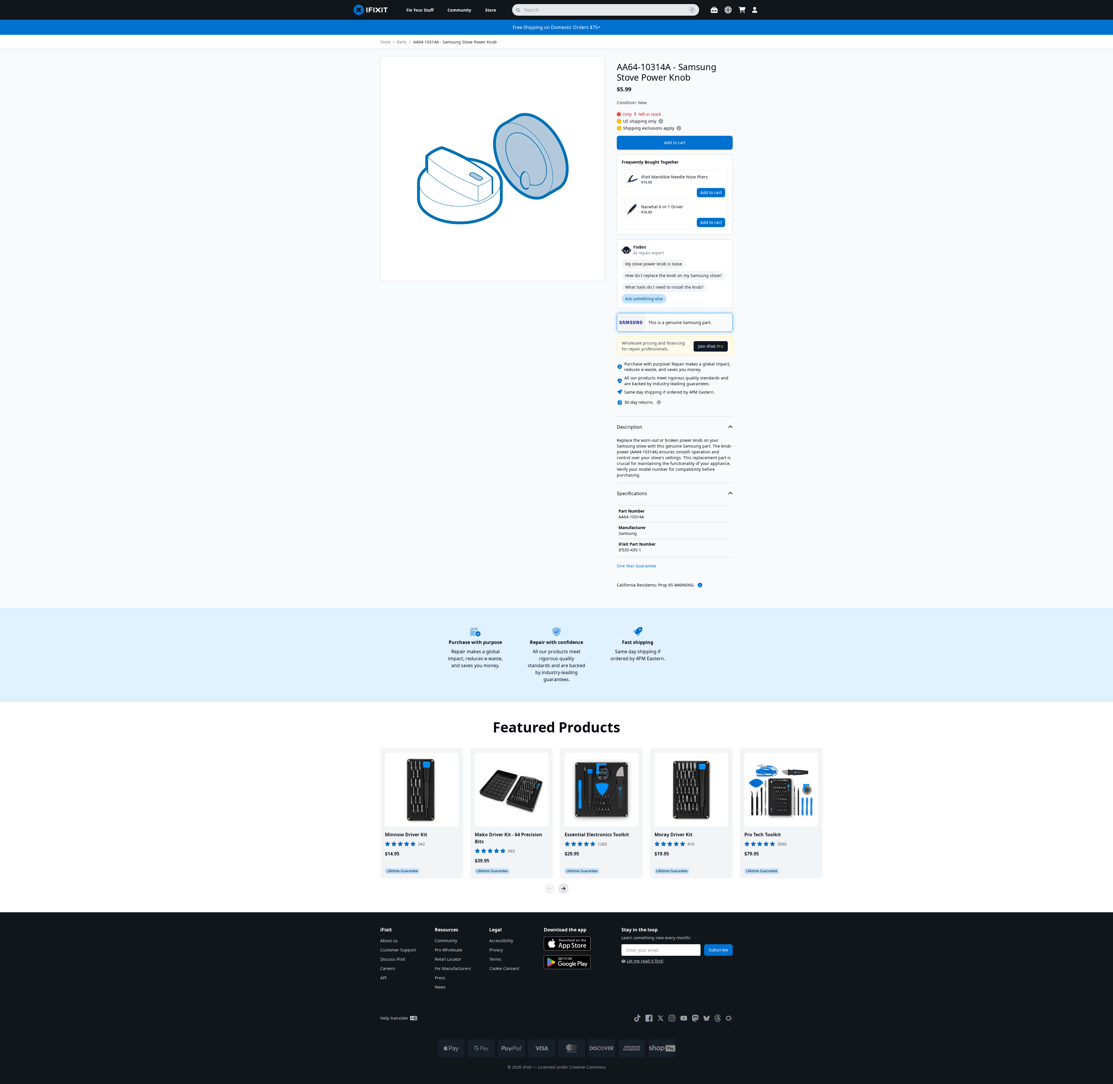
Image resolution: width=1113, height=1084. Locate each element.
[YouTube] (683, 1018)
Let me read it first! (645, 961)
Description (629, 427)
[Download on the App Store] (567, 944)
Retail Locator (448, 959)
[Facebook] (648, 1018)
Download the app (565, 929)
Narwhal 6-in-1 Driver (662, 206)
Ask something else (644, 298)
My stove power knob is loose (653, 264)
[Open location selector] (728, 10)
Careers (387, 968)
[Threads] (717, 1018)
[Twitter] (660, 1018)
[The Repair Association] (729, 1018)
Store (385, 42)
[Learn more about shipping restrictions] (661, 121)
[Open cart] (742, 10)
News (440, 987)
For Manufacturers (453, 968)
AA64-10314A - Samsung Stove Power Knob (455, 42)
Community (446, 940)
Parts (402, 42)
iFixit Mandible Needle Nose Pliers (674, 177)
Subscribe (718, 950)
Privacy (496, 950)
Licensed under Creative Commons (572, 1067)
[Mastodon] (695, 1018)
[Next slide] (563, 888)
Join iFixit (710, 346)
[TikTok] (637, 1018)
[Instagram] (672, 1018)
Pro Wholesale (448, 950)
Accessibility (501, 940)
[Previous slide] (549, 888)
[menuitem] (420, 10)
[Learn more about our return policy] (658, 402)
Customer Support (398, 950)
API (383, 977)
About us (389, 940)
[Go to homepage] (373, 10)
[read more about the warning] (700, 585)
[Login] (754, 10)
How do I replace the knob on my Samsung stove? (673, 275)
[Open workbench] (714, 10)
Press (440, 977)
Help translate (394, 1018)
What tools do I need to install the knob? (664, 287)
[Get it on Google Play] (567, 962)
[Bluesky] (706, 1018)
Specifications (632, 493)
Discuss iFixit (392, 959)
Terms (495, 959)
